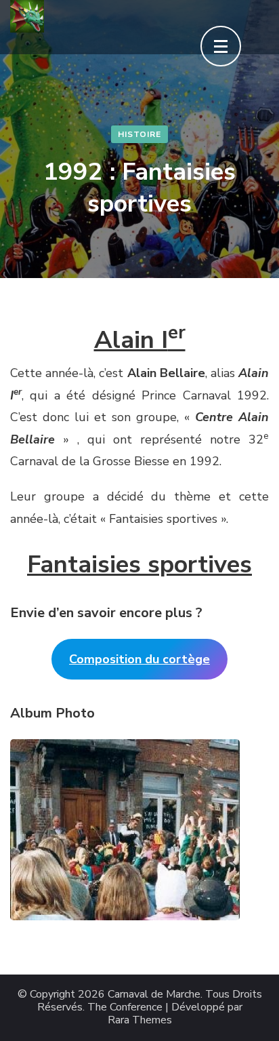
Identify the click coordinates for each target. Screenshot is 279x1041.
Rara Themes (140, 1020)
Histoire (139, 134)
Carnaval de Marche (154, 994)
